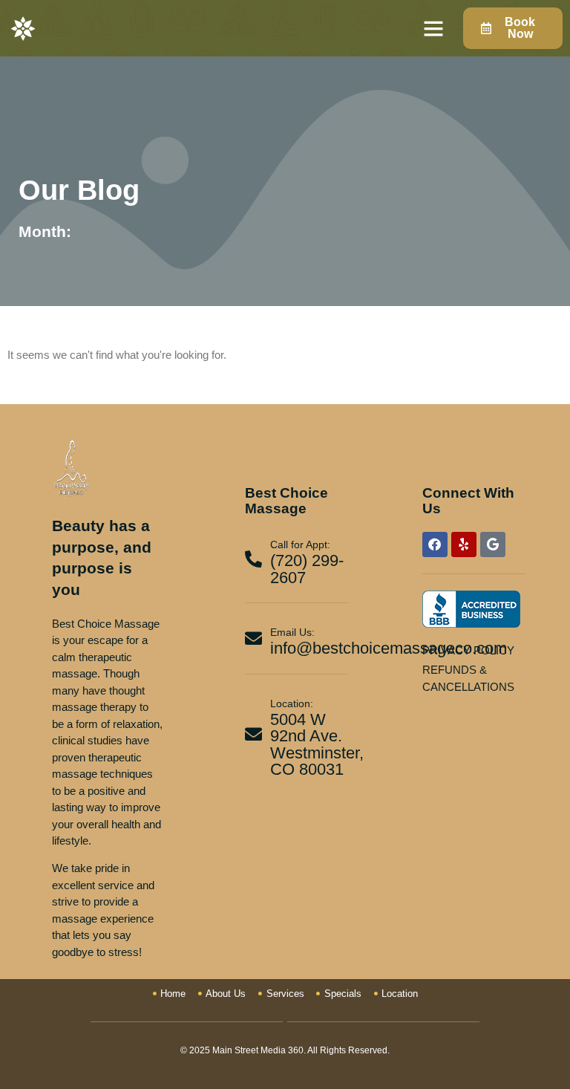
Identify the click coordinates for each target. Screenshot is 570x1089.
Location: (291, 703)
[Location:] (253, 734)
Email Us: (292, 632)
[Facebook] (435, 544)
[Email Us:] (253, 638)
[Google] (492, 544)
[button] (433, 28)
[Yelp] (463, 544)
